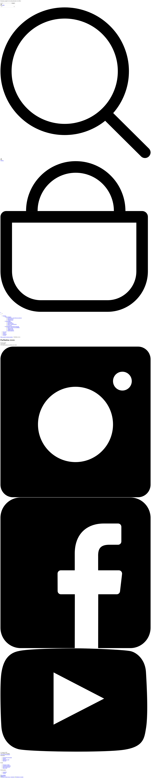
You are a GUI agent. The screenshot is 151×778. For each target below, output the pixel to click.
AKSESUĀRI (10, 328)
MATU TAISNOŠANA (12, 324)
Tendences (5, 333)
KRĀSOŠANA (11, 319)
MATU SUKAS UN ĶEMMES (14, 327)
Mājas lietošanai (8, 316)
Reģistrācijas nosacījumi (7, 757)
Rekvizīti (4, 760)
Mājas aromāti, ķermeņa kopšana (6, 337)
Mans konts (5, 768)
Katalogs (4, 315)
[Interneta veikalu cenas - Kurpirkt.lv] (7, 776)
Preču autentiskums (6, 766)
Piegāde (4, 758)
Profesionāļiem (8, 321)
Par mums (5, 331)
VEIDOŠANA (10, 320)
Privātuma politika (6, 764)
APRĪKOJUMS (11, 329)
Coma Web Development (5, 754)
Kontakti (4, 335)
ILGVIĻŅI (10, 325)
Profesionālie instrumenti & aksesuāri (12, 326)
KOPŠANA (10, 322)
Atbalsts (4, 773)
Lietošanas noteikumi (7, 765)
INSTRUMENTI (11, 330)
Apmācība (5, 772)
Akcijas (4, 332)
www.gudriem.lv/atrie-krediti (3, 775)
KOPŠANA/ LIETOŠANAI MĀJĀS (15, 317)
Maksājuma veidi (6, 759)
